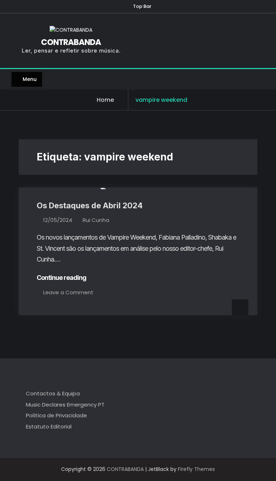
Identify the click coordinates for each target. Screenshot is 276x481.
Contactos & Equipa (53, 393)
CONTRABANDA (71, 42)
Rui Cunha (96, 220)
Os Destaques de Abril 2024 (90, 205)
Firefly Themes (196, 469)
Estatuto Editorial (49, 426)
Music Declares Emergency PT (65, 404)
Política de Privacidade (56, 415)
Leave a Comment (68, 292)
